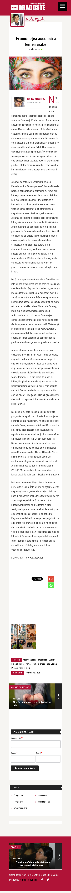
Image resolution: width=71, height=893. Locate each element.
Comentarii (44, 802)
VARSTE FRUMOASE (20, 687)
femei (28, 664)
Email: (39, 752)
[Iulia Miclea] (17, 19)
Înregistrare (19, 795)
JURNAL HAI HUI (32, 673)
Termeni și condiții (28, 879)
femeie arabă (39, 664)
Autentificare (43, 795)
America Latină (29, 660)
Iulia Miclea (34, 20)
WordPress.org (20, 808)
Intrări (18, 802)
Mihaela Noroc (18, 668)
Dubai (51, 660)
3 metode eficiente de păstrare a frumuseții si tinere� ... (33, 864)
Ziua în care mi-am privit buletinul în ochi (32, 704)
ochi (28, 668)
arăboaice (42, 660)
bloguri (15, 847)
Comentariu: (17, 738)
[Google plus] (51, 579)
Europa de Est (17, 664)
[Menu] (62, 6)
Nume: (14, 752)
